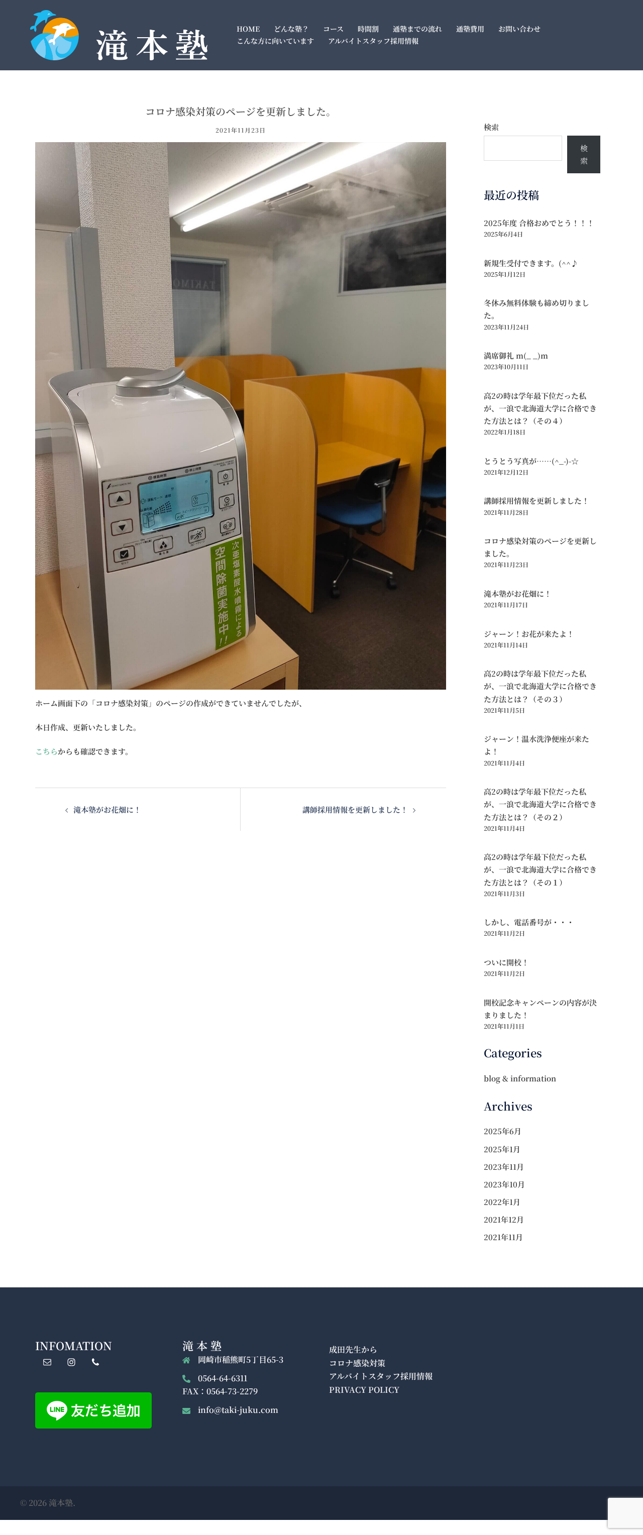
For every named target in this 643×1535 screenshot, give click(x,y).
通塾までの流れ (417, 29)
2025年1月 (502, 1149)
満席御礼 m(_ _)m (516, 355)
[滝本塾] (118, 34)
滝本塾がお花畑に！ (107, 809)
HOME (248, 29)
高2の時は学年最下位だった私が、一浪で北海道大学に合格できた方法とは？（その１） (540, 869)
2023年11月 (504, 1166)
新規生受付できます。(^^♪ (531, 263)
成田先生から (353, 1349)
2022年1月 (502, 1201)
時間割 (368, 29)
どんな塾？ (291, 29)
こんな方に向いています (275, 41)
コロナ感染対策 (357, 1363)
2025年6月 (502, 1131)
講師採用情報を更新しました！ (355, 809)
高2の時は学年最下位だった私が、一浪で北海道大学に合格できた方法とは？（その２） (540, 804)
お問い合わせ (519, 29)
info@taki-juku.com (238, 1409)
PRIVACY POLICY (364, 1389)
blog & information (520, 1078)
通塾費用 (470, 29)
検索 (491, 127)
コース (333, 29)
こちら (46, 751)
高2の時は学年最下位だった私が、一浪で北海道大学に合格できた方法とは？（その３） (540, 686)
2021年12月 (504, 1219)
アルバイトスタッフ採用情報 (373, 41)
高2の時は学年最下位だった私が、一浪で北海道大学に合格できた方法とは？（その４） (540, 408)
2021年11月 (503, 1237)
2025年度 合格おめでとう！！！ (539, 222)
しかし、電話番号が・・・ (529, 922)
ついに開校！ (506, 962)
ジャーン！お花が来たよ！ (529, 633)
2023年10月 (504, 1184)
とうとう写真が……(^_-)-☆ (531, 461)
